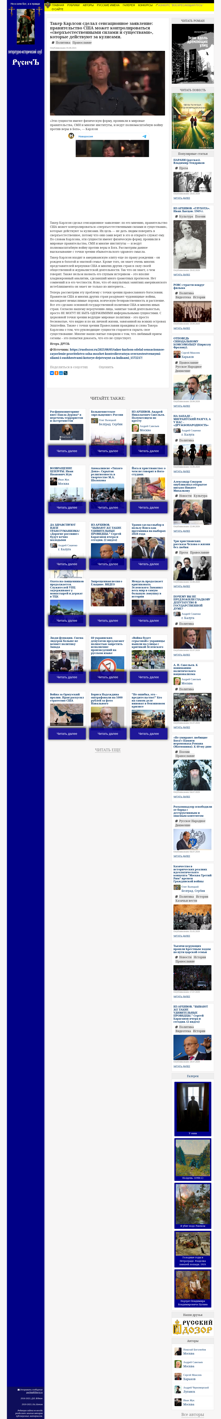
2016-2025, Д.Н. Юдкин (32, 1398)
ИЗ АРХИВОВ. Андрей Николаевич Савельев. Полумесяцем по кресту (148, 416)
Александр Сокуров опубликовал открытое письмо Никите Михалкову (190, 486)
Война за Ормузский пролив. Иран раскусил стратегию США (67, 697)
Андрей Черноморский (196, 1387)
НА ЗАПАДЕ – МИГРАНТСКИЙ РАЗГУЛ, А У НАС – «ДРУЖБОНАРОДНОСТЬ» (192, 420)
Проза (183, 168)
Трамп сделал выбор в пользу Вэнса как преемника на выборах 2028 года (149, 529)
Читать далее (67, 451)
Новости (185, 496)
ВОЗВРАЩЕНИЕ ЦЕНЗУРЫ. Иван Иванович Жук (61, 471)
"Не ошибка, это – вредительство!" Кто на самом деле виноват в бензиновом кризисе (148, 700)
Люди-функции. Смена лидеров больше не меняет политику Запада (66, 642)
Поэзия (200, 216)
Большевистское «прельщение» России (107, 413)
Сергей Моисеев (192, 1375)
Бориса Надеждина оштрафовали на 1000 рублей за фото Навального (107, 698)
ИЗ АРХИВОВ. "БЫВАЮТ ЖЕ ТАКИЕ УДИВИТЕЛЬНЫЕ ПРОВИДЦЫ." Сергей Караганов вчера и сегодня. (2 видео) (106, 532)
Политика (63, 42)
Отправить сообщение (31, 1389)
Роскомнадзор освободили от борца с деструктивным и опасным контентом (192, 811)
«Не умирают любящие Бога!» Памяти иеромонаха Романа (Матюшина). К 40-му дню (192, 742)
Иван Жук (188, 1400)
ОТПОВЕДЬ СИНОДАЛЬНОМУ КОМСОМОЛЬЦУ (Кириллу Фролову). (192, 342)
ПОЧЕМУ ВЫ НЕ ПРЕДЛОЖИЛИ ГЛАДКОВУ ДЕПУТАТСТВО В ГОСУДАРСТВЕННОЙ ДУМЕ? (191, 602)
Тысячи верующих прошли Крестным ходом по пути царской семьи (192, 949)
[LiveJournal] (65, 373)
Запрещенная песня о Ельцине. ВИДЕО (106, 582)
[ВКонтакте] (52, 373)
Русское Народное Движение (188, 369)
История (199, 297)
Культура (186, 216)
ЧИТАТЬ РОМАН (192, 21)
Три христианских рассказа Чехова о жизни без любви (191, 544)
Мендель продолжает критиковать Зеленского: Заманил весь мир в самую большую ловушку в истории (147, 588)
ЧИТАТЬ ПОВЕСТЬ (193, 90)
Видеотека (184, 297)
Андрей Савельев (193, 1362)
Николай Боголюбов (194, 1349)
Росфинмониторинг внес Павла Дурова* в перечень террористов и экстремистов (66, 416)
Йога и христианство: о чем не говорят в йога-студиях (149, 471)
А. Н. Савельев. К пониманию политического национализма (185, 669)
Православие (82, 42)
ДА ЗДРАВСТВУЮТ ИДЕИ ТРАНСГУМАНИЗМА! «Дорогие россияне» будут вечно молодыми (65, 532)
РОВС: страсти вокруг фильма (188, 286)
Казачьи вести (186, 900)
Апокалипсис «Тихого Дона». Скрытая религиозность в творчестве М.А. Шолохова (106, 474)
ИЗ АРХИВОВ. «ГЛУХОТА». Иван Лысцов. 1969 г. (191, 209)
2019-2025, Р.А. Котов (32, 1404)
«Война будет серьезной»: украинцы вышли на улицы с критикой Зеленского (148, 642)
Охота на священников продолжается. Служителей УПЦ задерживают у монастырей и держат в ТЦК (67, 588)
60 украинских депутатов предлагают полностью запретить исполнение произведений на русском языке (107, 645)
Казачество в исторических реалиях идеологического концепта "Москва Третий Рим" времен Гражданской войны (192, 873)
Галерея (193, 1076)
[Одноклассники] (56, 373)
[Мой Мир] (61, 373)
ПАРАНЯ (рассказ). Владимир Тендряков (189, 161)
